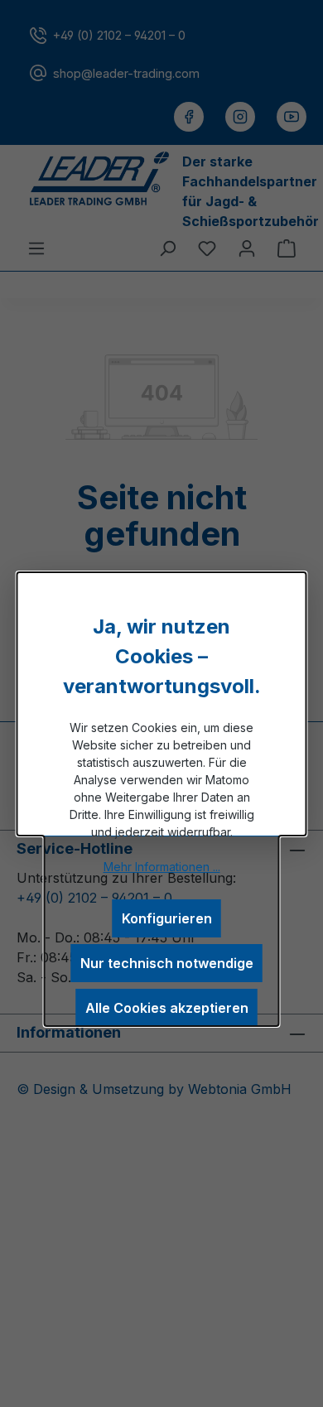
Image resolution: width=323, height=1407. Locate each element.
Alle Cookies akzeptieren (166, 1008)
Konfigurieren (167, 918)
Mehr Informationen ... (162, 867)
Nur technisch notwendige (166, 963)
